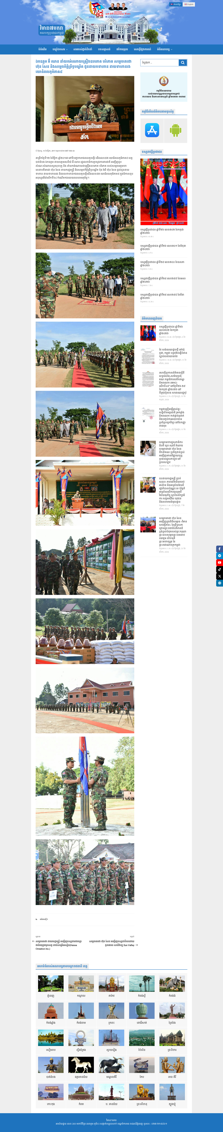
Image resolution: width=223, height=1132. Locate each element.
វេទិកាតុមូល (122, 49)
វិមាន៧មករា (51, 28)
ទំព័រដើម (42, 49)
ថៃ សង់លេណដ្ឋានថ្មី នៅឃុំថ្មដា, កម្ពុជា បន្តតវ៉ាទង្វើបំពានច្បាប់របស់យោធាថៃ (173, 353)
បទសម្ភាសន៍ (104, 49)
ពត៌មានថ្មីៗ (44, 919)
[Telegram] (219, 555)
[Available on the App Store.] (152, 130)
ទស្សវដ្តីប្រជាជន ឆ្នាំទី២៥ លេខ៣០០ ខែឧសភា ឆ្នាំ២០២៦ (162, 264)
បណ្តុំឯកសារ (59, 49)
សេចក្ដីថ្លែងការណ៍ (142, 49)
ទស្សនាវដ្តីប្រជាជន (152, 151)
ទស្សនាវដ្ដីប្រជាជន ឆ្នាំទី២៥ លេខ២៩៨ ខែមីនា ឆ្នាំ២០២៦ (162, 296)
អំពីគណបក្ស (163, 49)
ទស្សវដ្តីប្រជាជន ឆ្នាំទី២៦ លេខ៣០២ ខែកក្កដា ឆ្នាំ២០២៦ (162, 231)
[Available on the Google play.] (175, 130)
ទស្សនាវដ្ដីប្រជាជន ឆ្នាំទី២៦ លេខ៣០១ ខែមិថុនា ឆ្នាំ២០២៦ (163, 247)
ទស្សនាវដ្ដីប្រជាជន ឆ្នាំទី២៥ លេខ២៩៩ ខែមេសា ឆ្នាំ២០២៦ (163, 280)
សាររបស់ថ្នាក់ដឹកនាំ (82, 49)
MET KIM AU (70, 150)
